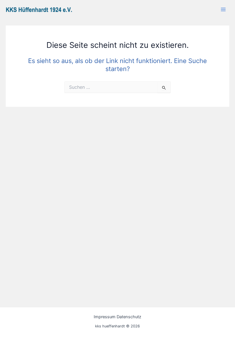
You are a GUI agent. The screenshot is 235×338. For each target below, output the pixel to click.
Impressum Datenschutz (117, 316)
